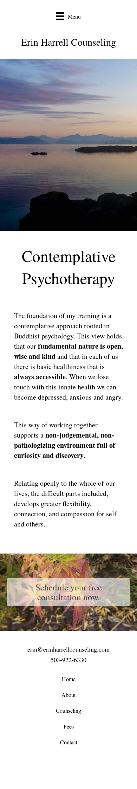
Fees (69, 726)
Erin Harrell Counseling (68, 41)
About (68, 694)
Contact (68, 742)
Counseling (68, 710)
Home (69, 679)
